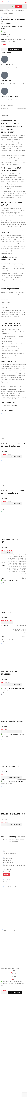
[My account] (8, 6)
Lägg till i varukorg (14, 49)
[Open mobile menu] (6, 6)
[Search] (10, 6)
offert (18, 6)
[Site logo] (13, 2)
